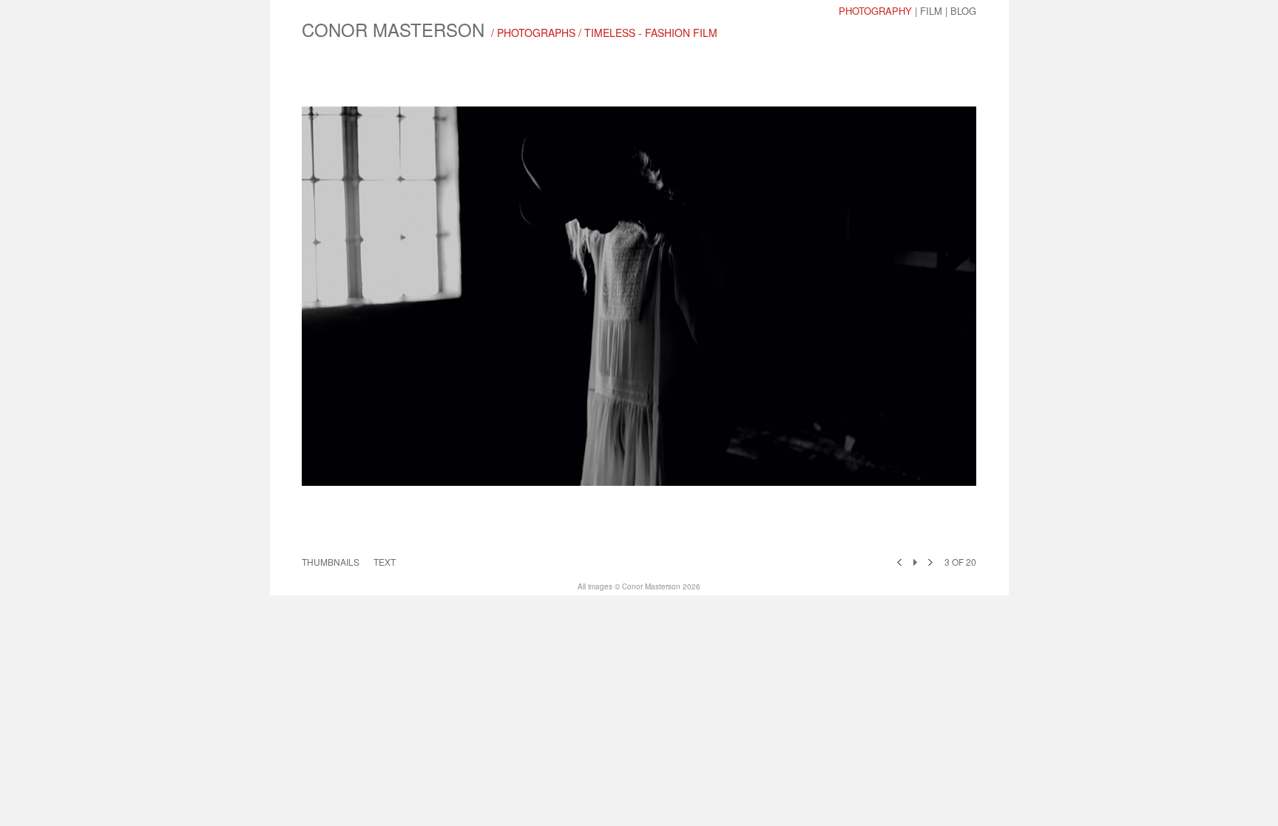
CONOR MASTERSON (393, 29)
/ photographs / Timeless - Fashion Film (604, 32)
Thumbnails (330, 561)
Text (384, 561)
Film (931, 11)
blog (963, 11)
